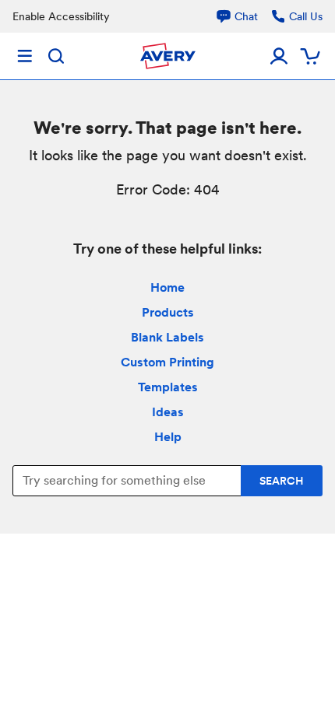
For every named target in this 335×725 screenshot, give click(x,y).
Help (168, 436)
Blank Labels (167, 337)
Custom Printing (167, 362)
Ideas (168, 412)
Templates (168, 387)
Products (168, 312)
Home (167, 287)
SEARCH (281, 481)
